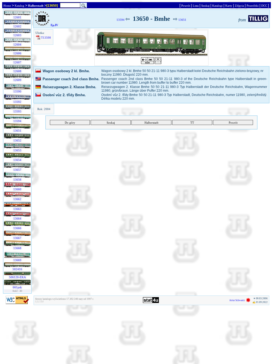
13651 (17, 130)
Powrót (185, 5)
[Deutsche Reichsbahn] (42, 25)
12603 (17, 35)
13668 (17, 248)
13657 (17, 169)
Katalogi (217, 5)
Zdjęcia (239, 5)
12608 (17, 71)
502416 (17, 269)
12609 (17, 80)
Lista (195, 5)
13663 (17, 209)
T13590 (46, 37)
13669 (17, 260)
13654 (17, 159)
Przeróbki (252, 5)
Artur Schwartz (237, 300)
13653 (17, 150)
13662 (17, 199)
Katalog (19, 5)
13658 (17, 179)
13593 (17, 111)
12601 (17, 17)
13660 (17, 189)
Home (7, 5)
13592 (17, 101)
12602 (17, 26)
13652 (17, 140)
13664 (17, 218)
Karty (228, 5)
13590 (17, 91)
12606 (17, 53)
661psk (17, 287)
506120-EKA (17, 277)
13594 (17, 121)
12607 (17, 62)
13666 (17, 228)
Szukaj (205, 5)
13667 (17, 238)
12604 (17, 44)
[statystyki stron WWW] (151, 302)
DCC (264, 5)
